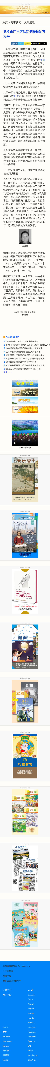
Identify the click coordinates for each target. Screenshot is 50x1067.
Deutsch (31, 1004)
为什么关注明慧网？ (12, 981)
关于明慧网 (8, 971)
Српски (31, 1041)
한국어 (6, 1055)
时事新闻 (16, 22)
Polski (5, 1060)
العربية (30, 990)
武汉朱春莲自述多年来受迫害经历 (21, 362)
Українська (33, 1055)
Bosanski (31, 995)
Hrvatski (6, 1036)
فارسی (31, 1018)
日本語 (6, 1050)
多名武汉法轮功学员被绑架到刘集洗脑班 (24, 348)
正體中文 (7, 990)
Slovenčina (32, 1036)
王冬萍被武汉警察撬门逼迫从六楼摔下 (23, 352)
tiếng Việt (32, 1060)
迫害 (42, 60)
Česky (30, 999)
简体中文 (7, 995)
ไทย (29, 1046)
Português (32, 1027)
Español (31, 1013)
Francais (31, 1022)
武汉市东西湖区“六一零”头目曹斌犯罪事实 (25, 359)
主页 (5, 22)
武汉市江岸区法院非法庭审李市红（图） (24, 369)
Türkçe (30, 1050)
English (31, 1008)
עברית (5, 1027)
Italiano (6, 1046)
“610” (16, 96)
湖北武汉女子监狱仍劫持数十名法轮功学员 (25, 355)
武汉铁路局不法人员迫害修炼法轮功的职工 (25, 365)
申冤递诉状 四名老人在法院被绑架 (22, 341)
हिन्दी (5, 1032)
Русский (32, 1032)
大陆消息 (29, 22)
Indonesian (7, 1041)
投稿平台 (7, 976)
